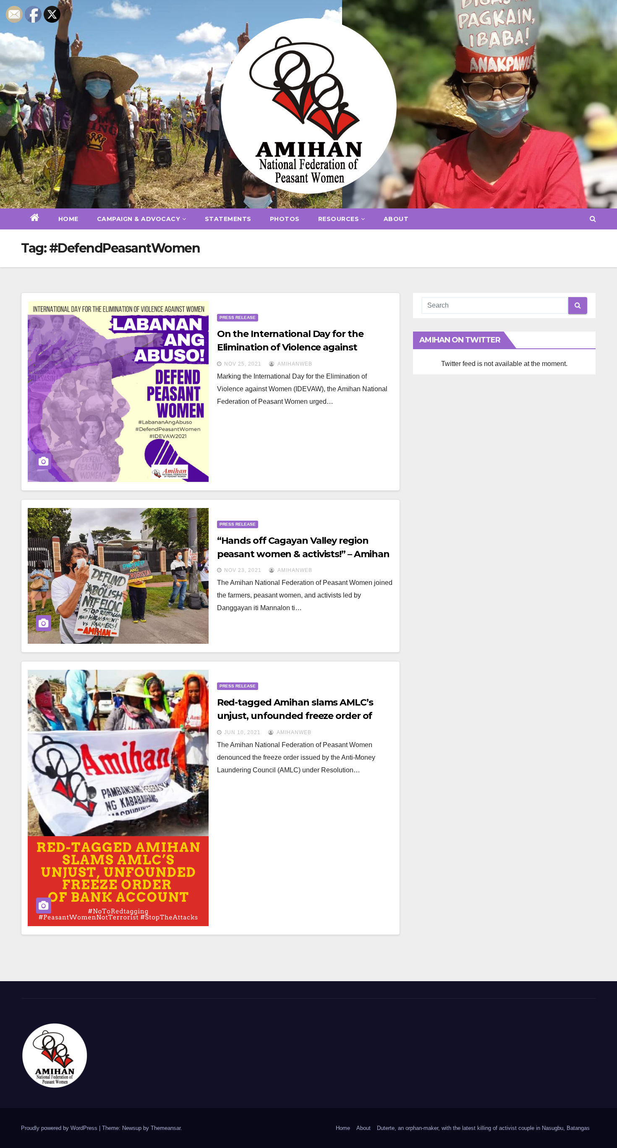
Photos (285, 219)
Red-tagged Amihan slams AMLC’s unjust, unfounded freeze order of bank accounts (295, 716)
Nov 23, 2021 (242, 570)
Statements (228, 219)
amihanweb (294, 364)
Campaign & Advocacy (138, 219)
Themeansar (165, 1128)
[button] (593, 218)
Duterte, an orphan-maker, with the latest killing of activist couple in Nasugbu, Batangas (483, 1128)
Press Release (238, 317)
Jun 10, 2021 (242, 732)
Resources (338, 219)
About (396, 219)
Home (68, 219)
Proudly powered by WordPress (60, 1128)
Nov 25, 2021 (242, 364)
